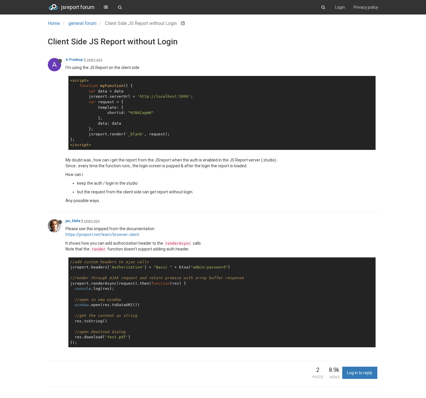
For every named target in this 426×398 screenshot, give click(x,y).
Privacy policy (366, 7)
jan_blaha (72, 221)
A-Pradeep (74, 60)
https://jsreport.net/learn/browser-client (102, 234)
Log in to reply (359, 372)
